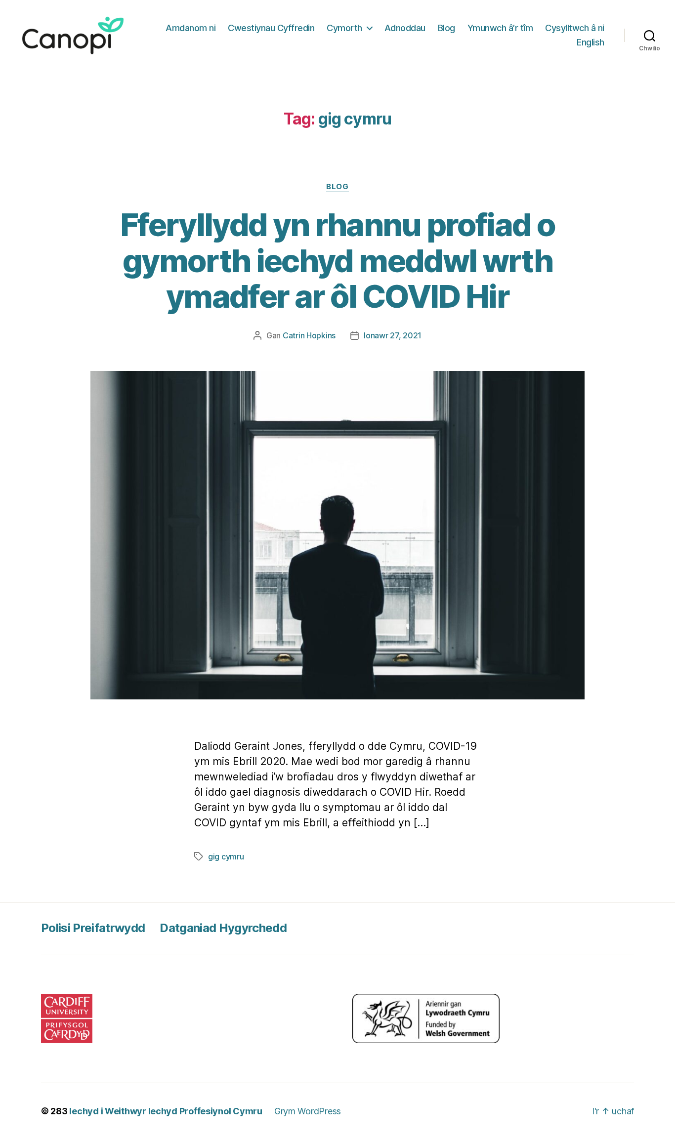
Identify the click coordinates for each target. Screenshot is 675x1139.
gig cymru (226, 856)
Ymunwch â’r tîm (500, 28)
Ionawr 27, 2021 (393, 335)
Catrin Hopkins (309, 335)
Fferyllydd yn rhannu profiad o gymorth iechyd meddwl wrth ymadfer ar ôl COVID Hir (337, 260)
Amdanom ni (190, 28)
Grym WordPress (307, 1111)
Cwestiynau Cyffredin (271, 28)
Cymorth (344, 28)
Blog (446, 28)
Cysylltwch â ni (574, 28)
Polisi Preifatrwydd (93, 928)
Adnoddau (404, 28)
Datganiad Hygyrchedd (223, 928)
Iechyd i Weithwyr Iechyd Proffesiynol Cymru (165, 1111)
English (590, 42)
